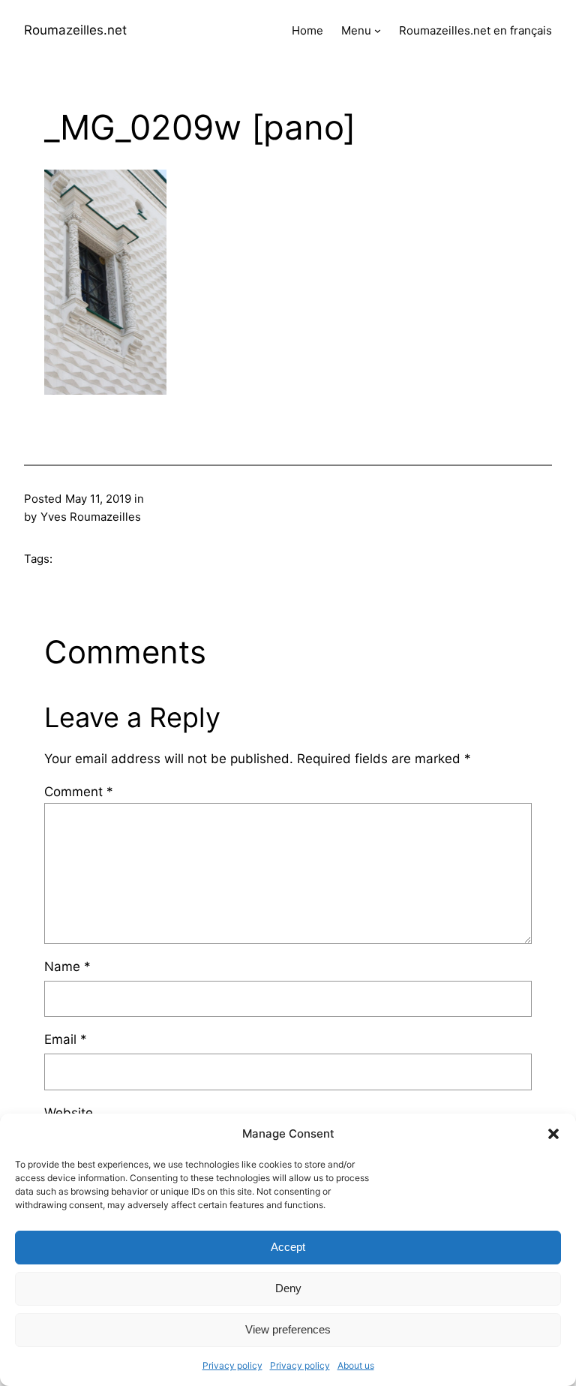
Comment (78, 791)
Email (65, 1039)
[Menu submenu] (377, 30)
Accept (288, 1246)
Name (67, 966)
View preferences (288, 1329)
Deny (288, 1288)
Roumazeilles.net (75, 30)
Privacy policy (232, 1365)
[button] (553, 1133)
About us (356, 1365)
